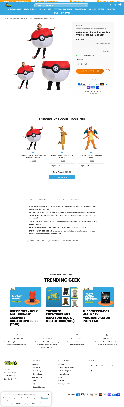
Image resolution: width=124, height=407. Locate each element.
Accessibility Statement (66, 367)
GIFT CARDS (65, 13)
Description (44, 199)
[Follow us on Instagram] (102, 365)
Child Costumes (14, 18)
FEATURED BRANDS (13, 9)
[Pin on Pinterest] (94, 91)
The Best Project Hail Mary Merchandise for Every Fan (96, 316)
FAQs (33, 384)
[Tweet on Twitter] (97, 91)
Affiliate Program (64, 371)
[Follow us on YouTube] (112, 365)
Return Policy (36, 371)
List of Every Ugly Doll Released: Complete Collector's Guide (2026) (24, 317)
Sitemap (34, 380)
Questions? (55, 241)
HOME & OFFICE (45, 9)
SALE (56, 13)
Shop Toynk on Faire (11, 379)
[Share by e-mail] (100, 91)
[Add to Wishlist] (108, 71)
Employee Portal (64, 384)
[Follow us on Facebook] (91, 365)
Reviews (61, 380)
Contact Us (35, 364)
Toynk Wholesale (10, 376)
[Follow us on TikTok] (91, 371)
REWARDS (111, 9)
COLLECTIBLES (80, 9)
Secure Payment (72, 241)
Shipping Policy (37, 374)
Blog (60, 377)
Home (6, 18)
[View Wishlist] (115, 5)
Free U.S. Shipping (37, 241)
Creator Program (64, 374)
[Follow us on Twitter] (96, 365)
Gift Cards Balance (10, 372)
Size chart (106, 51)
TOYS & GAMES (30, 9)
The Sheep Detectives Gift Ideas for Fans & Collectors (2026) (60, 316)
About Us (61, 364)
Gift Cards (7, 369)
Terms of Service (37, 377)
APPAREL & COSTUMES (63, 9)
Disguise (79, 26)
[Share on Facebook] (91, 91)
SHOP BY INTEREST (96, 9)
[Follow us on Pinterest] (107, 365)
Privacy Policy (36, 367)
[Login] (111, 5)
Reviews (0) (75, 199)
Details (29, 199)
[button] (119, 5)
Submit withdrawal (38, 387)
